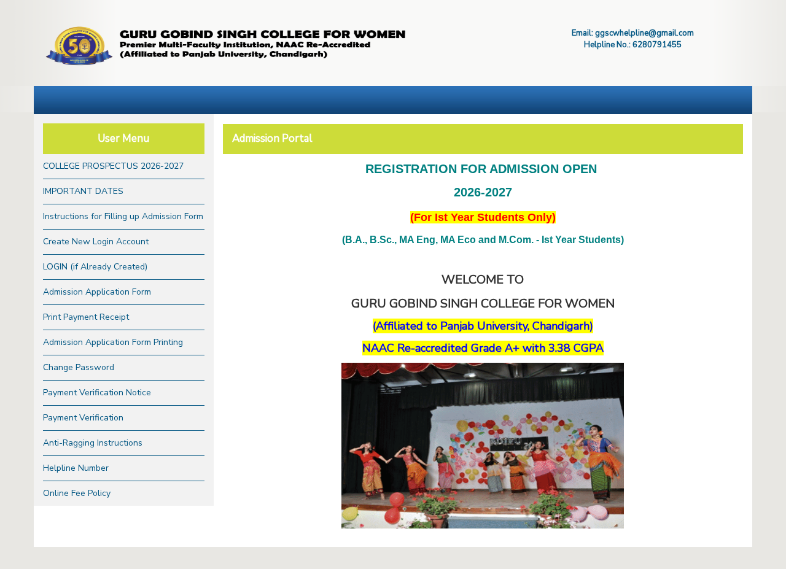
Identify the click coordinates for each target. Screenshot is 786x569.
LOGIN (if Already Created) (95, 267)
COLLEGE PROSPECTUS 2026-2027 (113, 166)
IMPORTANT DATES (83, 191)
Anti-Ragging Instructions (92, 443)
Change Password (78, 367)
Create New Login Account (96, 241)
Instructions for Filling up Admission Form (123, 216)
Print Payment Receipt (86, 317)
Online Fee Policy (77, 493)
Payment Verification (83, 418)
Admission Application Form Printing (113, 342)
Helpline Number (76, 468)
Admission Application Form (97, 292)
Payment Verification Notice (97, 392)
